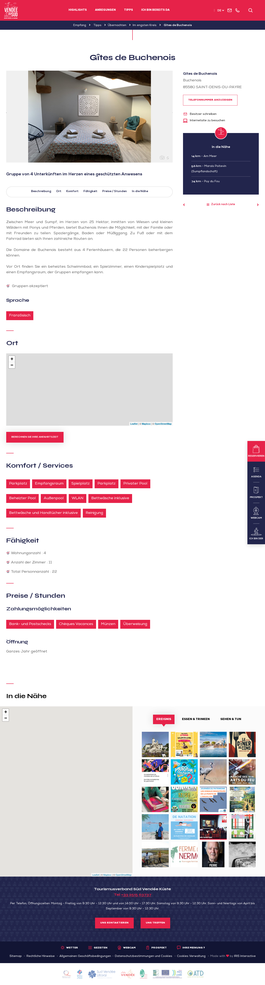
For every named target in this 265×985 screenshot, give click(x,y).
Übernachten (117, 25)
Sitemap (16, 956)
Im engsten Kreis (145, 25)
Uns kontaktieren (114, 923)
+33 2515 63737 (136, 894)
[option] (89, 117)
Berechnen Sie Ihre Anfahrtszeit (34, 437)
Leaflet (134, 423)
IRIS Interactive (245, 956)
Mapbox (146, 423)
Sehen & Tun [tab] (230, 719)
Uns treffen (155, 923)
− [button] (12, 365)
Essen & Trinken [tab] (196, 719)
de (219, 11)
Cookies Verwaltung (191, 956)
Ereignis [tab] (163, 719)
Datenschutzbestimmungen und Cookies (143, 956)
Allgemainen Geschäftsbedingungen (85, 956)
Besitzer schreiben (203, 114)
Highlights (78, 10)
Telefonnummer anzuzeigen (210, 100)
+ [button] (12, 358)
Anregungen (105, 10)
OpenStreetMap (163, 423)
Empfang (79, 25)
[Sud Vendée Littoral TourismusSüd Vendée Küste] (11, 10)
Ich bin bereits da (155, 10)
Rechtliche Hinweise (40, 956)
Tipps (128, 10)
